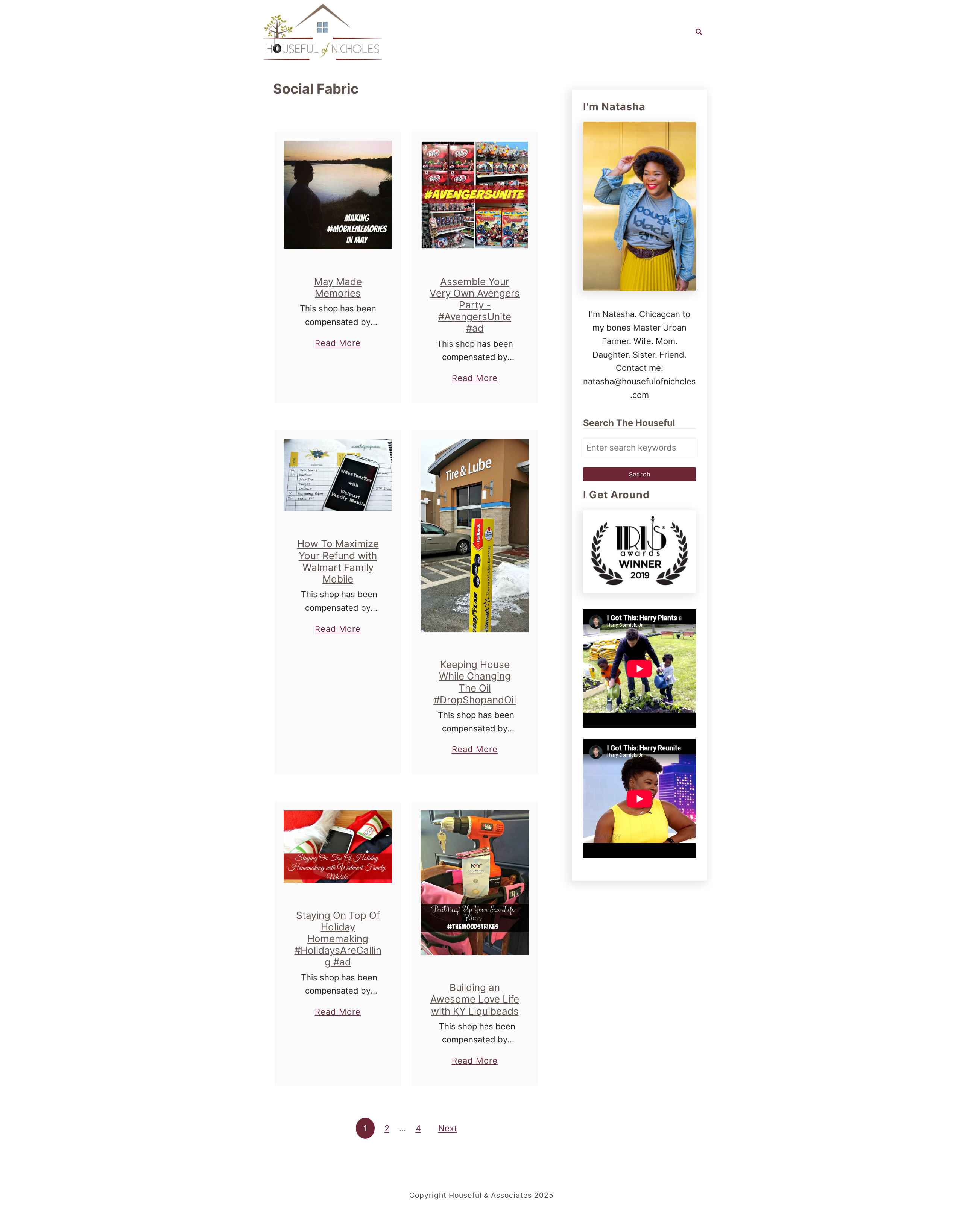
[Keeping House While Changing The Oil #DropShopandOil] (475, 535)
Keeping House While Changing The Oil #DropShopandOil (475, 682)
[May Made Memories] (338, 195)
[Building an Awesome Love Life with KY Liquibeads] (475, 882)
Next (447, 1128)
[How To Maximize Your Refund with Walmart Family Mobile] (338, 475)
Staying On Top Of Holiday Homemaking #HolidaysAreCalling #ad (338, 938)
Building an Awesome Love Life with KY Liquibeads (474, 999)
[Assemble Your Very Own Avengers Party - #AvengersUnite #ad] (475, 195)
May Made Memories (338, 287)
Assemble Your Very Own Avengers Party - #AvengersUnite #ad (475, 305)
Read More (338, 344)
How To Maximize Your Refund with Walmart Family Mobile (338, 561)
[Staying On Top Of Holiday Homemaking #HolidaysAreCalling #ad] (338, 846)
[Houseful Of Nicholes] (322, 32)
